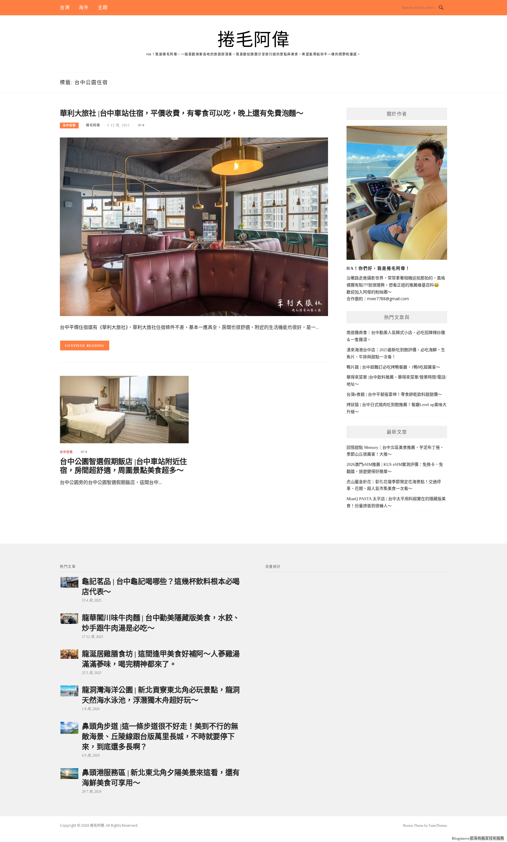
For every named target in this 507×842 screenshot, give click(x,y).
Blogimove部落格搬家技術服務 (478, 838)
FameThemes (438, 826)
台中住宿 (69, 125)
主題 (103, 7)
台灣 (65, 7)
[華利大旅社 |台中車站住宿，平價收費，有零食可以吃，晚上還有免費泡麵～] (194, 226)
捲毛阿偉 (253, 40)
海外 (84, 7)
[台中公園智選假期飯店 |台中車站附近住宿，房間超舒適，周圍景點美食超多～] (124, 409)
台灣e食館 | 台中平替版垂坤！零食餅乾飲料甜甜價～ (394, 394)
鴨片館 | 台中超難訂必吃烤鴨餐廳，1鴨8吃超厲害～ (393, 367)
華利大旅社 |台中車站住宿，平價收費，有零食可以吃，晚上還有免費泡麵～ (181, 113)
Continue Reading (84, 345)
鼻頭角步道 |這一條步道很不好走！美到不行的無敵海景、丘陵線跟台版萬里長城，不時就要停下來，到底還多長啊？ (160, 736)
